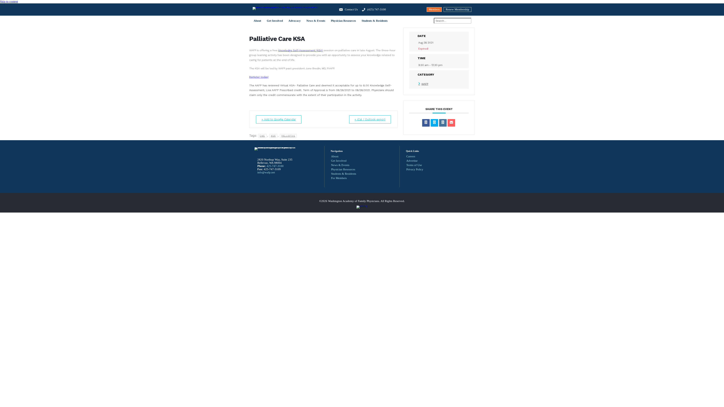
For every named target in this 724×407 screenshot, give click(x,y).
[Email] (451, 123)
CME (262, 136)
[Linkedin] (443, 123)
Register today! (258, 76)
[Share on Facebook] (426, 123)
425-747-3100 (275, 166)
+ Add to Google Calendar (279, 119)
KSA (273, 136)
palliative (288, 136)
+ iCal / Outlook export (370, 119)
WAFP (424, 83)
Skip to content (9, 1)
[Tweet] (434, 123)
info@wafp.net (266, 172)
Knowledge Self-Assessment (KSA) (300, 50)
